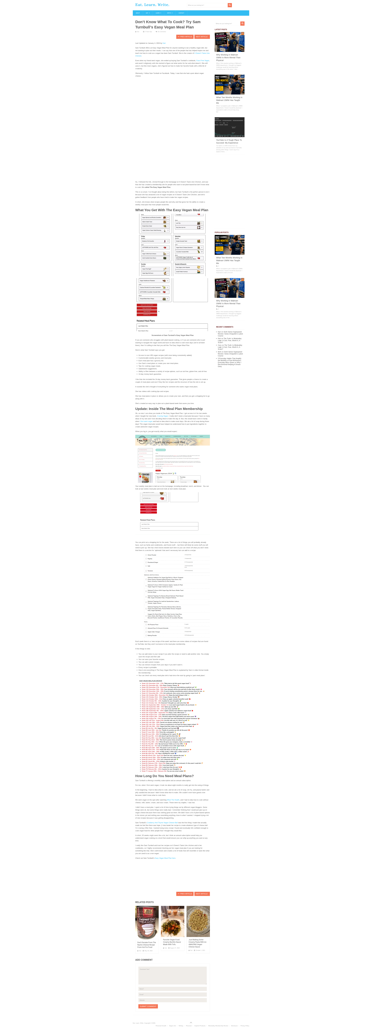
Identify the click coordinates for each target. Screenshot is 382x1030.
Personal (188, 1026)
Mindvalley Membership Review (218, 1026)
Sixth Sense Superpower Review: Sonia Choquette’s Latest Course (230, 334)
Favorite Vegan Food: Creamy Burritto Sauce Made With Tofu (172, 942)
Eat (147, 13)
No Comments (162, 31)
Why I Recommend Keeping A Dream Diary (229, 364)
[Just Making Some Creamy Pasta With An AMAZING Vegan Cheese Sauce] (198, 921)
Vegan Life (172, 1026)
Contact (181, 13)
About (138, 13)
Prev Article (186, 37)
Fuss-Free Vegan (202, 61)
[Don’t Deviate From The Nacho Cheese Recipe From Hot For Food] (147, 923)
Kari (138, 31)
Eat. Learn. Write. (152, 4)
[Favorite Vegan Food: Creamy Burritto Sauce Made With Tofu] (172, 921)
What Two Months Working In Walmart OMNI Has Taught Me (229, 100)
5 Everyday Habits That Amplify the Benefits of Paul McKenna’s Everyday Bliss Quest (229, 360)
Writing (181, 1026)
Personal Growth (161, 1026)
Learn (158, 13)
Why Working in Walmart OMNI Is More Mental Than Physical (228, 57)
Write (169, 13)
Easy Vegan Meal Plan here (165, 858)
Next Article (202, 37)
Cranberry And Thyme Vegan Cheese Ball (162, 823)
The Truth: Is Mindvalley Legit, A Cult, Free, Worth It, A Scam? (230, 340)
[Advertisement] (172, 166)
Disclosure (234, 1026)
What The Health (173, 800)
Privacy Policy (245, 1026)
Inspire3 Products (199, 1026)
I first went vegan (146, 421)
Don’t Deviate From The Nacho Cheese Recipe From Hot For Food (146, 944)
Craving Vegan (162, 416)
